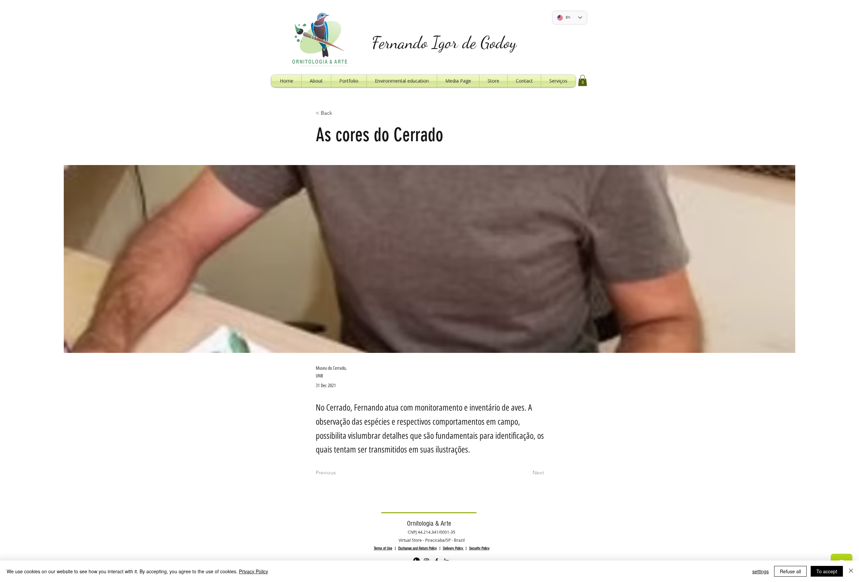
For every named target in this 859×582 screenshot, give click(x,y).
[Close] (851, 571)
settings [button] (760, 571)
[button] (582, 80)
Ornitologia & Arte (429, 523)
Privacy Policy (253, 571)
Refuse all (790, 571)
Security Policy (479, 548)
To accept (826, 571)
